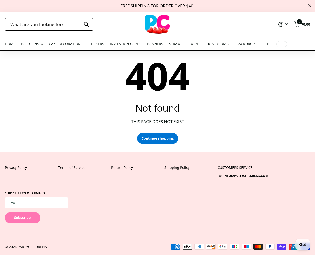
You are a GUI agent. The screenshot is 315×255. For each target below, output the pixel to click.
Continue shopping (158, 138)
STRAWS (176, 43)
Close (309, 6)
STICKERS (96, 43)
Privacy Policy (16, 167)
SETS (266, 43)
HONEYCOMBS (218, 43)
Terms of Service (71, 167)
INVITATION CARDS (125, 43)
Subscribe (23, 217)
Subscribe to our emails (25, 193)
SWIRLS (195, 43)
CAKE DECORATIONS (66, 43)
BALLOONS (30, 43)
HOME (10, 43)
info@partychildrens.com (245, 176)
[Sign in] (283, 24)
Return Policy (122, 167)
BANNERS (155, 43)
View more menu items (281, 44)
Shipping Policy (176, 167)
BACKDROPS (246, 43)
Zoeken (86, 24)
